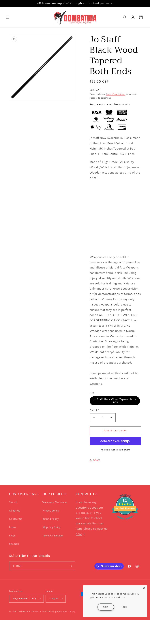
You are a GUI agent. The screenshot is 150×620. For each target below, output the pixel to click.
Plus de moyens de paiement (115, 450)
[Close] (144, 588)
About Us (14, 510)
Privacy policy (50, 510)
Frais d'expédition (115, 94)
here (79, 534)
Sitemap (14, 543)
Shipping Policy (51, 527)
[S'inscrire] (71, 566)
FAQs (12, 535)
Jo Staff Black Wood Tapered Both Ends (115, 401)
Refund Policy (50, 519)
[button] (8, 17)
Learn (12, 527)
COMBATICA (24, 611)
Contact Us (15, 519)
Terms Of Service (52, 535)
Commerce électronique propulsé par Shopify (53, 611)
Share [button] (96, 460)
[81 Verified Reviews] (125, 521)
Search (13, 502)
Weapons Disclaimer (54, 502)
